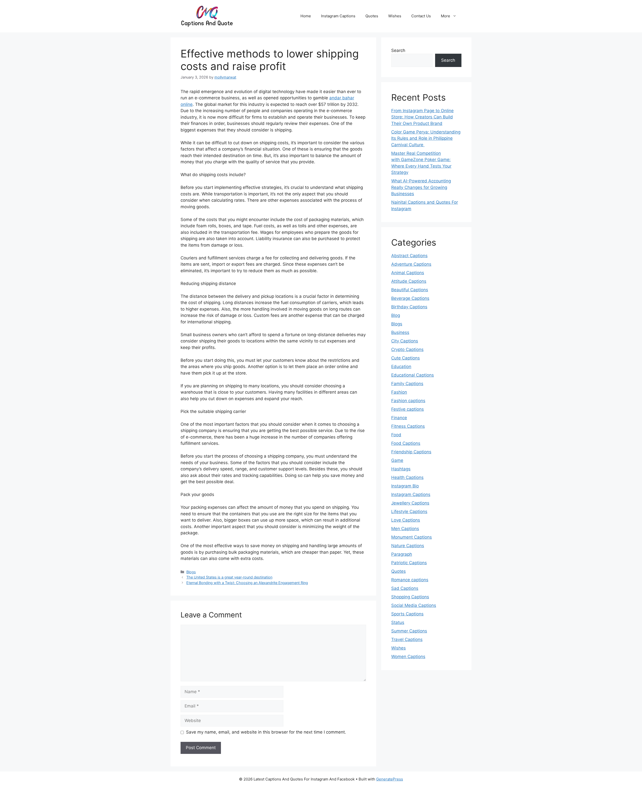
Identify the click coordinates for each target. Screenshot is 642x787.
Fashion (399, 392)
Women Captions (408, 656)
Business (400, 332)
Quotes (371, 16)
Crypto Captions (407, 349)
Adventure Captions (411, 264)
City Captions (404, 340)
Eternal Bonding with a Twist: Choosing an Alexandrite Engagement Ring (247, 583)
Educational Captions (412, 375)
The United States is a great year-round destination (229, 577)
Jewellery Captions (410, 503)
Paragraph (401, 554)
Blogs (191, 572)
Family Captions (407, 383)
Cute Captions (405, 358)
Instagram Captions (338, 16)
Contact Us (421, 16)
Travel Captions (407, 639)
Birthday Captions (409, 306)
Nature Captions (407, 545)
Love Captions (405, 520)
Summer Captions (409, 630)
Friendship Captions (411, 451)
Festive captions (407, 409)
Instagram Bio (405, 485)
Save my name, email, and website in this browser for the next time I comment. (266, 732)
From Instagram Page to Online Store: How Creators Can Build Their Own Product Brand (422, 117)
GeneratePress (389, 779)
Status (397, 622)
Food (396, 434)
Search (398, 50)
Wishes (394, 16)
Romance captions (409, 579)
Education (401, 366)
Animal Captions (407, 272)
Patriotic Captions (409, 562)
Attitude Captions (408, 281)
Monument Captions (411, 537)
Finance (399, 417)
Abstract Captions (409, 255)
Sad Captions (404, 588)
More (445, 16)
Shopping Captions (410, 596)
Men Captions (405, 528)
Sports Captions (407, 613)
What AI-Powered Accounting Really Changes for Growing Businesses (421, 187)
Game (397, 460)
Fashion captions (408, 400)
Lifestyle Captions (409, 511)
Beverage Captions (410, 298)
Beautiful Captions (409, 289)
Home (305, 16)
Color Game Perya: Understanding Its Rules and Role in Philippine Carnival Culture (425, 138)
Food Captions (405, 443)
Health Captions (407, 477)
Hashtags (401, 468)
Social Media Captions (413, 605)
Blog (395, 315)
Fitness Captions (408, 426)
